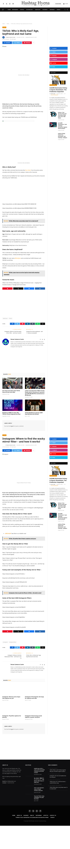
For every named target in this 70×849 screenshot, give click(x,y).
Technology (29, 9)
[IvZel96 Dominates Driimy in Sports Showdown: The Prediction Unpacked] (58, 81)
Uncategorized (53, 85)
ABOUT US (19, 815)
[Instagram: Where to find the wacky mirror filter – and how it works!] (23, 467)
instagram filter (12, 642)
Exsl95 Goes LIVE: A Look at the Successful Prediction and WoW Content (39, 770)
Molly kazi (5, 318)
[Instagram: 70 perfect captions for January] (12, 708)
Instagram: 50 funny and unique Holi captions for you (11, 697)
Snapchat (37, 9)
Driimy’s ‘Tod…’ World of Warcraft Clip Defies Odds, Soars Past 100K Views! (62, 115)
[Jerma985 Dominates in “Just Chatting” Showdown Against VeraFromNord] (53, 124)
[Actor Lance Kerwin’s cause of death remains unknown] (29, 789)
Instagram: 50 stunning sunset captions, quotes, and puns (33, 716)
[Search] (67, 9)
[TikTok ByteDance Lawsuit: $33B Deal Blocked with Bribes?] (35, 405)
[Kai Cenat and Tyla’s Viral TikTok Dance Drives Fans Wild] (12, 383)
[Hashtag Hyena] (35, 4)
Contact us (53, 815)
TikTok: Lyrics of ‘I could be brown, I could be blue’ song (58, 782)
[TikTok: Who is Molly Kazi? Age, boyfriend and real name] (23, 60)
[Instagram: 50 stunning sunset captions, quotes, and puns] (35, 708)
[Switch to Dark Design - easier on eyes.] (65, 9)
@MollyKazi (18, 258)
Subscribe (58, 3)
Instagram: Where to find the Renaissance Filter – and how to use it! (13, 656)
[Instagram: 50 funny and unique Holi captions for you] (12, 689)
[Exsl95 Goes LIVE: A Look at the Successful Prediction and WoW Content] (29, 770)
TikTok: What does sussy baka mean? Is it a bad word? (59, 788)
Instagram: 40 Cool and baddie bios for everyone (58, 776)
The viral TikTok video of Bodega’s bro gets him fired (39, 797)
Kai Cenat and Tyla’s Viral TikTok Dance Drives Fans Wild (11, 391)
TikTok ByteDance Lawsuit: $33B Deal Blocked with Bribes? (34, 413)
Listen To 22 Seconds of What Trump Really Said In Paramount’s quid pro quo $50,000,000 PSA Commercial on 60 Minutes (35, 393)
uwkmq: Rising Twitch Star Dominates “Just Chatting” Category (62, 135)
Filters (4, 435)
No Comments (6, 39)
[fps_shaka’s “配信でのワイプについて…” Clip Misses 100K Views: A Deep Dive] (29, 780)
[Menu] (3, 9)
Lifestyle (45, 815)
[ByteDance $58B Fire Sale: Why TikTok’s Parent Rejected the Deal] (12, 405)
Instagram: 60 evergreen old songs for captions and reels (34, 697)
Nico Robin (28, 170)
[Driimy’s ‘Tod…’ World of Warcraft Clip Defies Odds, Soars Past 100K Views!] (53, 114)
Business (45, 9)
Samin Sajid (53, 93)
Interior (52, 9)
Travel (58, 9)
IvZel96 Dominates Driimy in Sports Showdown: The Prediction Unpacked (58, 89)
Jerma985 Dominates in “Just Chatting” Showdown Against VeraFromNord (62, 125)
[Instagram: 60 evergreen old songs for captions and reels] (35, 689)
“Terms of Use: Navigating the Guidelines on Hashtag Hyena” (32, 817)
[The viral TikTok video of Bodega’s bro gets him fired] (29, 797)
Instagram (15, 9)
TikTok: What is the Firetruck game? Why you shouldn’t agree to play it (58, 770)
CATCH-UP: (8, 533)
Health (32, 815)
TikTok (22, 9)
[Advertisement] (35, 17)
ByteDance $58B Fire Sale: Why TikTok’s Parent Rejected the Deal (11, 413)
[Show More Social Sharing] (33, 42)
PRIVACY (52, 817)
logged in (12, 426)
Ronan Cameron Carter (10, 37)
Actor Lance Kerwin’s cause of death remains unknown (39, 789)
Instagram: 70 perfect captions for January (11, 716)
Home (9, 9)
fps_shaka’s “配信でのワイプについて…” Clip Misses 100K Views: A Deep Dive (39, 780)
